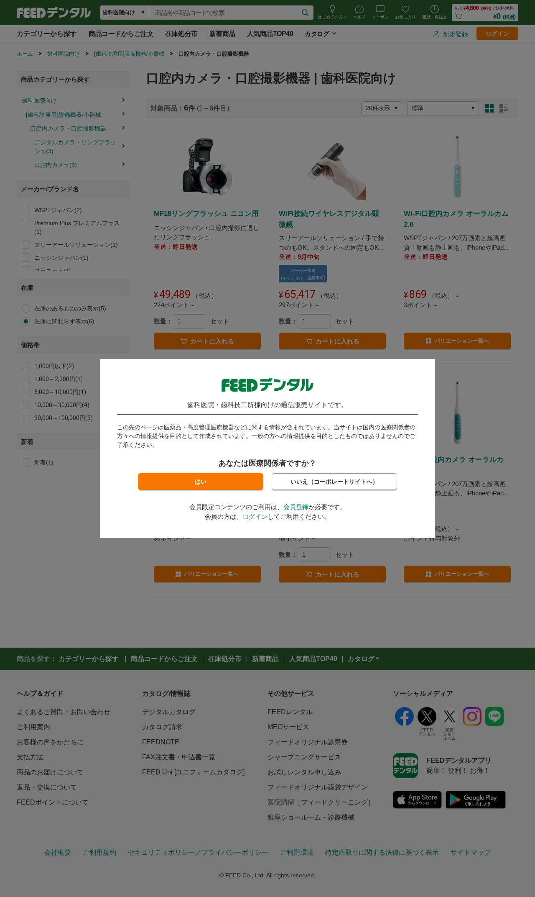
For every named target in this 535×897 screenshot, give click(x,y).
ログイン (255, 516)
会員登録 (295, 506)
